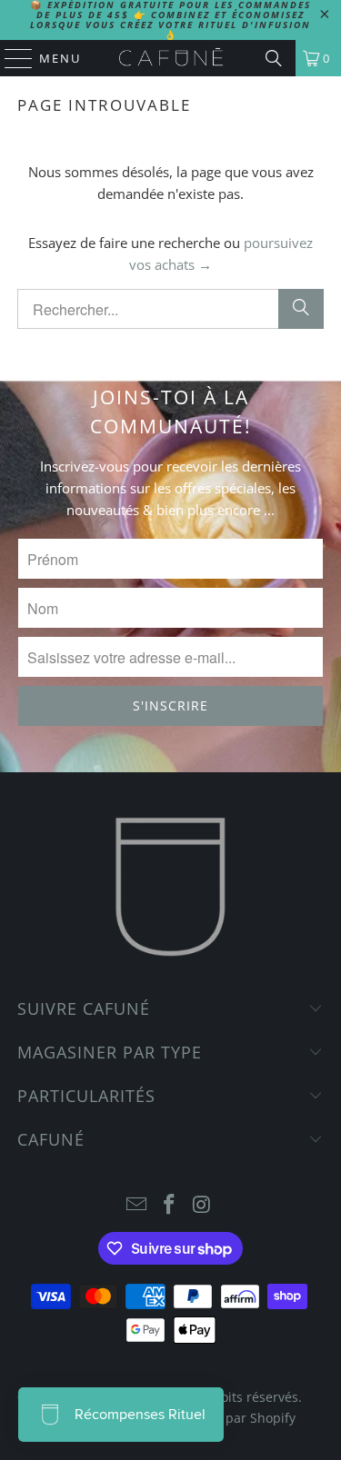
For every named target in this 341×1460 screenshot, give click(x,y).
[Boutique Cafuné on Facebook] (170, 1205)
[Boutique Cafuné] (170, 58)
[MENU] (10, 58)
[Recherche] (273, 58)
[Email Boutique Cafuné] (137, 1205)
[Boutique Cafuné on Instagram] (202, 1205)
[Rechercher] (301, 309)
